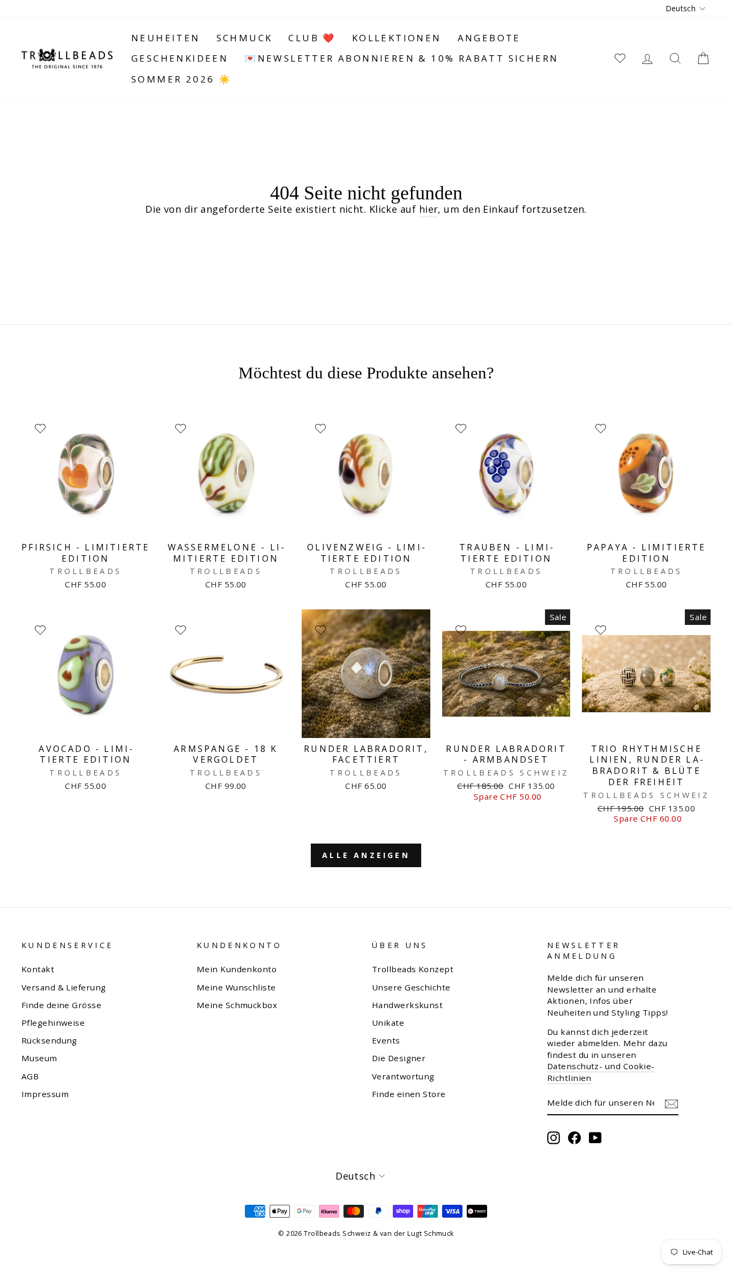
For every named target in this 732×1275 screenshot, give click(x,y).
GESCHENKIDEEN (179, 58)
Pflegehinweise (53, 1022)
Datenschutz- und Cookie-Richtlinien (601, 1072)
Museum (39, 1058)
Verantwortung (403, 1076)
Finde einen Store (409, 1093)
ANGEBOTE (489, 38)
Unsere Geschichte (411, 987)
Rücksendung (49, 1040)
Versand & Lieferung (63, 987)
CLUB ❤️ (311, 38)
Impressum (45, 1093)
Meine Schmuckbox (237, 1005)
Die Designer (398, 1058)
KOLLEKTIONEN (397, 38)
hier (428, 209)
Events (386, 1040)
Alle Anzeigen (366, 855)
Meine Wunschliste (236, 987)
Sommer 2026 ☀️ (181, 79)
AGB (30, 1076)
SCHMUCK (244, 38)
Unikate (388, 1022)
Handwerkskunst (407, 1005)
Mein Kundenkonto (237, 969)
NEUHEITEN (165, 38)
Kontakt (37, 969)
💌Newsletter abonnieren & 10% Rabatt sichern (401, 58)
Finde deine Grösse (61, 1005)
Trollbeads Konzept (412, 969)
